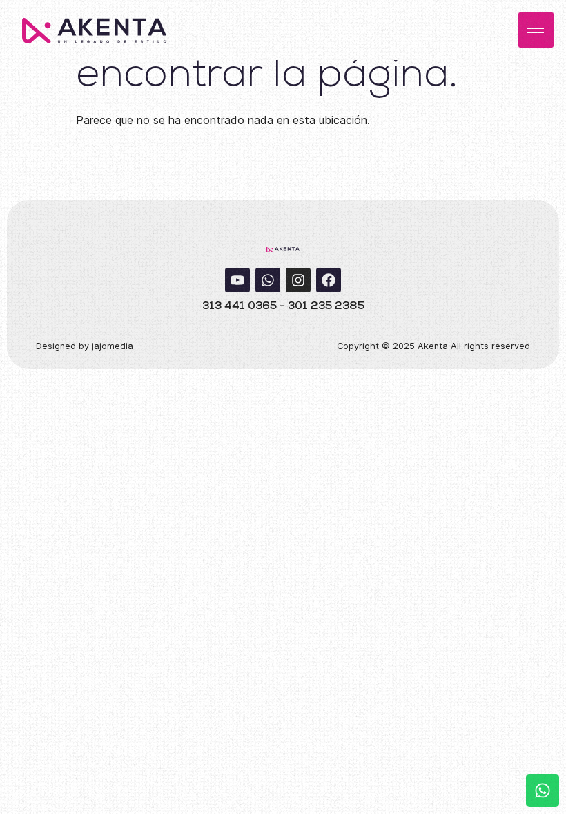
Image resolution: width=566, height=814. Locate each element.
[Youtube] (237, 280)
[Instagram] (298, 280)
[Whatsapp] (267, 280)
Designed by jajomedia (84, 346)
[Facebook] (328, 280)
